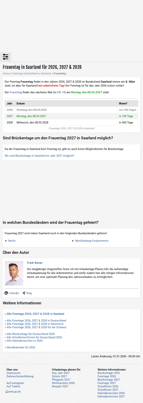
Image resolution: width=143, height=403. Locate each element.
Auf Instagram (15, 383)
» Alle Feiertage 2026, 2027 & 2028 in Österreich (34, 324)
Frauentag (16, 92)
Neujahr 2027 (60, 386)
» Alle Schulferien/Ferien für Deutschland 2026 (33, 337)
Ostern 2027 (59, 376)
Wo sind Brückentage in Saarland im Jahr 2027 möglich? (39, 155)
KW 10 (61, 92)
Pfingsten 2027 (61, 379)
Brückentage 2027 (109, 379)
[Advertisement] (71, 26)
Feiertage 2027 (107, 383)
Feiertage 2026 (107, 376)
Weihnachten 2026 (63, 383)
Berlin (11, 240)
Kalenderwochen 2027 (111, 396)
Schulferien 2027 (108, 389)
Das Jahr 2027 (61, 373)
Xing (29, 293)
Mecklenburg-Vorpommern (91, 240)
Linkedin (14, 293)
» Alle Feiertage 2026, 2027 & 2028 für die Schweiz (35, 327)
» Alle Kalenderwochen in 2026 (23, 340)
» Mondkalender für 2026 (20, 347)
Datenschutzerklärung (20, 376)
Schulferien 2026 (108, 386)
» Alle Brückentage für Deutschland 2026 (30, 334)
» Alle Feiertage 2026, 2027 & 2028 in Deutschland (35, 320)
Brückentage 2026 (109, 373)
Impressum (13, 373)
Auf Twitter (13, 386)
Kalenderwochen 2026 (111, 393)
